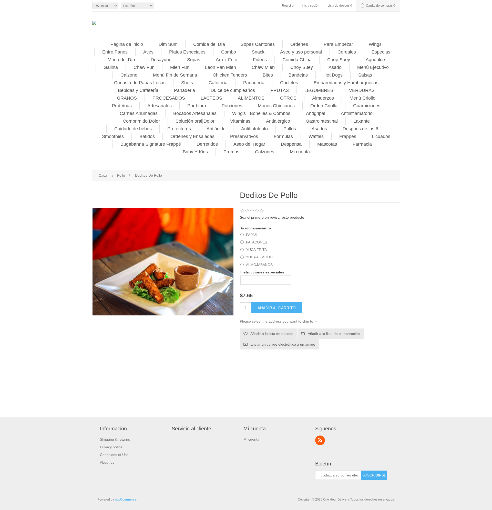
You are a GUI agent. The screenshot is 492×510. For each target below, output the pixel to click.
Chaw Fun (144, 67)
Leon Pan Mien (220, 67)
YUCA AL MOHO (259, 257)
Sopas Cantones (258, 44)
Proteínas (122, 105)
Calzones (264, 151)
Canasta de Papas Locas (140, 82)
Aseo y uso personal (301, 52)
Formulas (283, 136)
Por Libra (196, 105)
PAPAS (251, 235)
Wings (375, 44)
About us (107, 462)
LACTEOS (211, 98)
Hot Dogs (333, 75)
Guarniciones (366, 105)
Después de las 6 (360, 128)
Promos (231, 151)
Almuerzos (323, 98)
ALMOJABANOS (259, 265)
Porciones (232, 105)
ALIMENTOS (251, 98)
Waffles (316, 136)
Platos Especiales (187, 52)
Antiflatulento (254, 128)
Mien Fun (179, 67)
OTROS (288, 98)
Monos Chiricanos (276, 105)
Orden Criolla (323, 105)
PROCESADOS (168, 98)
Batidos (147, 136)
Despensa (291, 144)
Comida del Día (209, 44)
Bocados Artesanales (195, 113)
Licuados (381, 136)
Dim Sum (168, 44)
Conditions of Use (114, 455)
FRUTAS (280, 90)
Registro (288, 5)
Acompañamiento (255, 228)
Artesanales (159, 105)
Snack (258, 52)
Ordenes (299, 44)
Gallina (111, 67)
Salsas (365, 75)
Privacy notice (111, 447)
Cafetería (218, 82)
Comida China (297, 59)
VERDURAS (362, 90)
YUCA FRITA (256, 250)
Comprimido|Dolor (141, 121)
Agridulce (375, 59)
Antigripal (315, 113)
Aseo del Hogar (249, 144)
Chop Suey (338, 59)
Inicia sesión (310, 5)
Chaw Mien (263, 67)
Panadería (253, 82)
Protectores (179, 128)
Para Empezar (338, 44)
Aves (148, 52)
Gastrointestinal (322, 121)
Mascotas (327, 144)
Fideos (260, 59)
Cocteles (289, 82)
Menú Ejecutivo (373, 67)
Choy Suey (301, 67)
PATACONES (256, 242)
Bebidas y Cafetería (138, 90)
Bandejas (298, 75)
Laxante (361, 121)
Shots (187, 82)
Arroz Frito (226, 59)
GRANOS (127, 98)
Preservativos (244, 136)
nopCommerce (126, 499)
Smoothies (113, 136)
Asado (335, 67)
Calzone (128, 75)
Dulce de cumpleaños (233, 90)
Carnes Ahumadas (139, 113)
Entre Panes (115, 52)
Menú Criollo (362, 98)
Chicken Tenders (230, 75)
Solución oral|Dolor (195, 121)
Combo (228, 52)
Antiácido (216, 128)
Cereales (346, 52)
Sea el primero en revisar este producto (272, 217)
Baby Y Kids (195, 151)
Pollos (289, 128)
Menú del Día (121, 59)
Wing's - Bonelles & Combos (261, 113)
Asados (319, 128)
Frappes (347, 136)
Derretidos (207, 144)
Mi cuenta (300, 151)
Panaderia (184, 90)
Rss (320, 440)
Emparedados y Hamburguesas (346, 82)
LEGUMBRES (318, 90)
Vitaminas (240, 121)
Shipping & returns (115, 439)
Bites (268, 75)
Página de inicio (126, 44)
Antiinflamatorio (357, 113)
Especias (381, 52)
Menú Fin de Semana (175, 75)
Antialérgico (278, 121)
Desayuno (161, 59)
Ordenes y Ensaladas (192, 136)
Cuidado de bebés (133, 128)
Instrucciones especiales (262, 272)
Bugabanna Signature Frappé (150, 144)
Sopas (193, 59)
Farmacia (362, 144)
